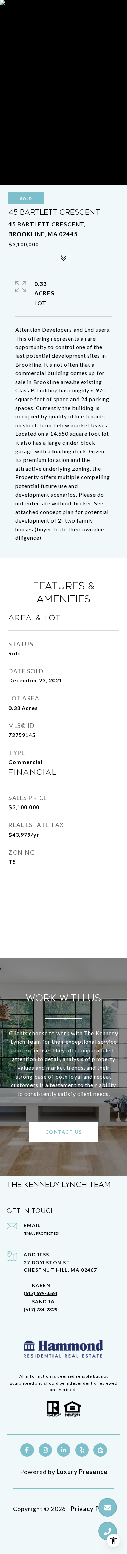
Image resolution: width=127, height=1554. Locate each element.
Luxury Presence (82, 1471)
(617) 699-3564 (40, 1293)
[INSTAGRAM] (45, 1450)
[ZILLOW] (100, 1450)
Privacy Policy (92, 1508)
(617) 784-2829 (40, 1309)
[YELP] (82, 1450)
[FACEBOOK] (27, 1450)
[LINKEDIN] (63, 1450)
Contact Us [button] (63, 1132)
